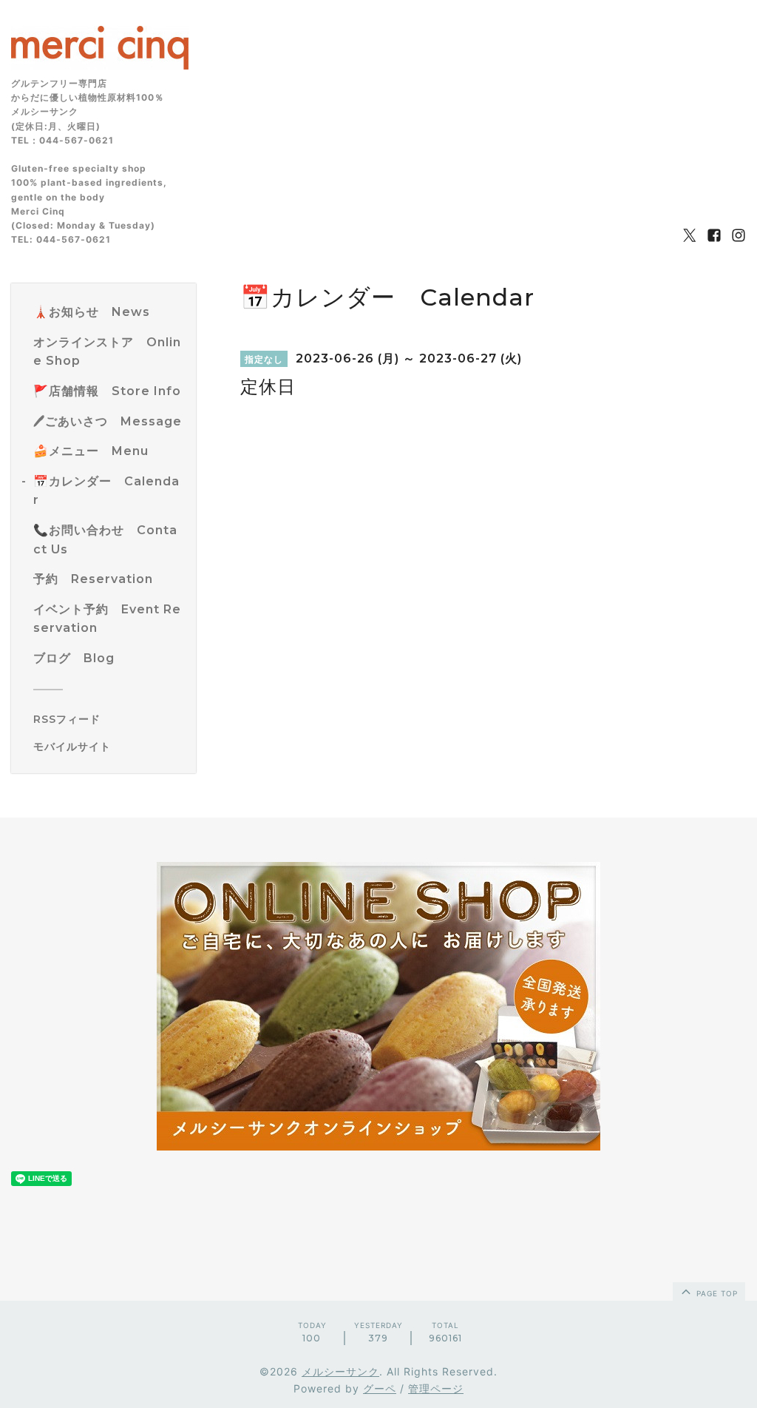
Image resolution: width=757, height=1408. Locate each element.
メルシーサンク (340, 1371)
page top (715, 1293)
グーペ (379, 1388)
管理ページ (436, 1388)
